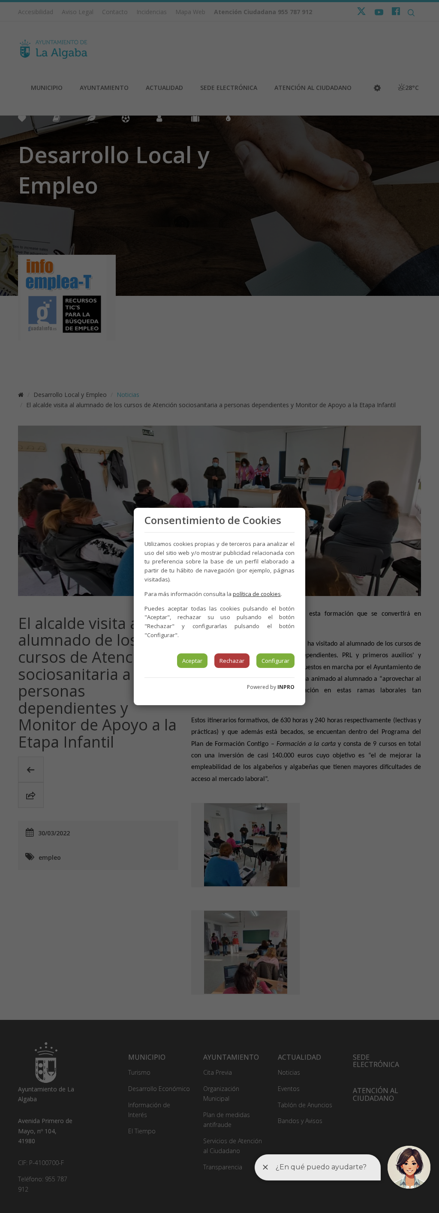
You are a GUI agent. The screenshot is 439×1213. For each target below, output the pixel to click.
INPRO (286, 687)
